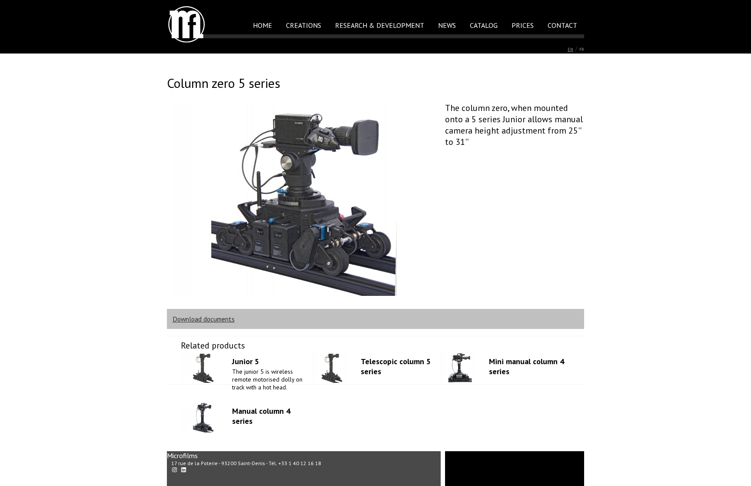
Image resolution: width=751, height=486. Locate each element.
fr (581, 49)
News (447, 25)
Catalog (484, 25)
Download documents (204, 319)
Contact (562, 25)
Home (262, 25)
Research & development (379, 25)
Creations (303, 25)
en (570, 49)
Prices (523, 25)
